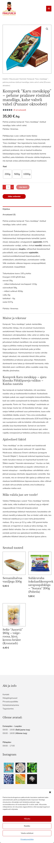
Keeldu (27, 826)
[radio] (7, 174)
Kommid (23, 79)
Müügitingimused (10, 698)
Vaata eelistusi (27, 833)
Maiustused (13, 79)
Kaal (5, 166)
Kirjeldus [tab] (6, 209)
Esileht (5, 79)
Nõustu (27, 818)
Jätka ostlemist (14, 196)
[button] (50, 792)
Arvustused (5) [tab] (9, 214)
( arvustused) (20, 110)
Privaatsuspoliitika (27, 839)
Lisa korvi (23, 187)
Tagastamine (8, 708)
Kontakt (6, 694)
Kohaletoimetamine (11, 705)
